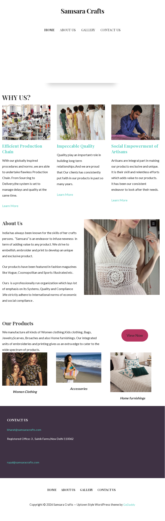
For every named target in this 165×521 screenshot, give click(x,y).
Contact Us (110, 30)
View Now (135, 335)
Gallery (88, 30)
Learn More (10, 206)
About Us (68, 30)
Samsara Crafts (82, 10)
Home (49, 30)
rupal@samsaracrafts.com (23, 462)
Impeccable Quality (76, 146)
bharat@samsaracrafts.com (24, 429)
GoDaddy (129, 504)
